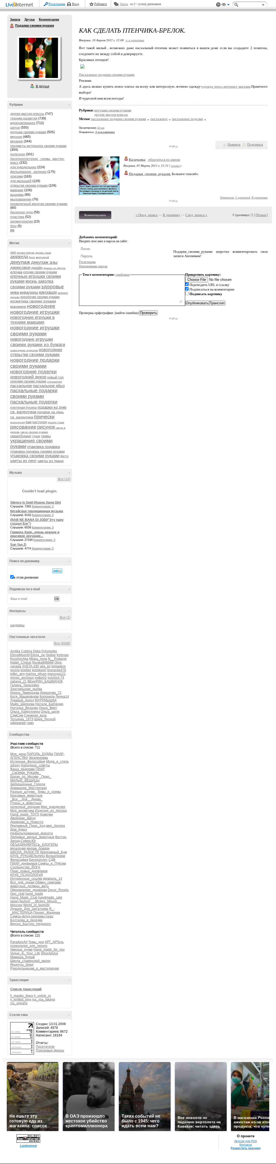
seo (13, 252)
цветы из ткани (50, 461)
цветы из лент (23, 460)
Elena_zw (37, 655)
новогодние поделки (33, 371)
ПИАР (40, 769)
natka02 (41, 678)
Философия (19, 860)
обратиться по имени (164, 160)
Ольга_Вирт (48, 708)
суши (36, 436)
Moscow (16, 905)
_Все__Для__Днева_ (26, 799)
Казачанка (137, 160)
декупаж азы (44, 262)
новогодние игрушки (35, 312)
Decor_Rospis (58, 890)
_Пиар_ (45, 777)
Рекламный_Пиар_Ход (27, 826)
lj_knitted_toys (20, 999)
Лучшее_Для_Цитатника (29, 909)
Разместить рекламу (246, 1148)
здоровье (52, 286)
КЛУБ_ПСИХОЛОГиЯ (26, 875)
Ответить (227, 197)
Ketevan (63, 655)
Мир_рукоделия (53, 807)
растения (39, 422)
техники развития (23, 118)
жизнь (31, 281)
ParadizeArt (18, 942)
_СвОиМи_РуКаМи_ (25, 773)
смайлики (122, 274)
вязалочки (18, 848)
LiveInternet (20, 5)
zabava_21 (18, 681)
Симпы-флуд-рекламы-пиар (31, 916)
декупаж (20, 262)
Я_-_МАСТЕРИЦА (32, 910)
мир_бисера (55, 826)
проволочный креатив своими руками (38, 204)
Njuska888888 (43, 662)
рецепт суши (56, 422)
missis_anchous (22, 678)
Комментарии (49, 19)
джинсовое (20, 267)
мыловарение (21, 199)
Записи (15, 19)
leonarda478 (56, 670)
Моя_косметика (22, 811)
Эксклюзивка (38, 758)
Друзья (29, 19)
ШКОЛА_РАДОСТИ (24, 852)
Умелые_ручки (21, 949)
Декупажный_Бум (53, 852)
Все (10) (64, 479)
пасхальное (21, 385)
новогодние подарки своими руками (35, 363)
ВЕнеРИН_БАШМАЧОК (45, 681)
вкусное (16, 137)
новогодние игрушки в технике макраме (32, 320)
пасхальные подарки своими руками (33, 393)
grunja (15, 670)
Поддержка (218, 4)
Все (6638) (62, 643)
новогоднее (41, 306)
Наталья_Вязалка (24, 708)
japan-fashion (20, 901)
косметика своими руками (33, 301)
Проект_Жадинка (46, 912)
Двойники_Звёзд (23, 818)
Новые (262, 215)
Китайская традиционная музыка (36, 511)
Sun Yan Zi (18, 545)
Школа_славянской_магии (30, 961)
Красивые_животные (26, 795)
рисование (23, 427)
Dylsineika (49, 651)
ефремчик (18, 723)
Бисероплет (38, 860)
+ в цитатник (135, 40)
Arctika (15, 651)
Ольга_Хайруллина (25, 712)
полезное (17, 154)
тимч (30, 723)
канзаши (48, 292)
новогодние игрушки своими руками (35, 330)
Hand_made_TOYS (24, 814)
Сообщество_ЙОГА (25, 867)
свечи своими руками (34, 432)
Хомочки (46, 814)
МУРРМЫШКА (46, 700)
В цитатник (259, 197)
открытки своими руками (29, 185)
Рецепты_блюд (21, 965)
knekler (25, 670)
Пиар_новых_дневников (28, 871)
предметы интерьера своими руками (38, 146)
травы (46, 436)
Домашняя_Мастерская (28, 788)
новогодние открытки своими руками (36, 352)
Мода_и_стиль (57, 761)
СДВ (52, 860)
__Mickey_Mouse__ (46, 901)
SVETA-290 (30, 666)
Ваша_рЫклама (22, 769)
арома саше (43, 252)
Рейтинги (100, 4)
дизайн (37, 268)
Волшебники (55, 856)
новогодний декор (28, 377)
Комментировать (95, 215)
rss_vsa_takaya (43, 999)
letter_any (17, 674)
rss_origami (18, 1003)
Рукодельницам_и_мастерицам (34, 968)
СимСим (16, 715)
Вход (75, 4)
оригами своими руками (28, 381)
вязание (16, 141)
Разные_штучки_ (23, 792)
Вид (226, 5)
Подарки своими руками (12, 26)
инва (14, 292)
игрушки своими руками (28, 132)
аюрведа (19, 256)
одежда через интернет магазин (226, 86)
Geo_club (17, 894)
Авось (124, 4)
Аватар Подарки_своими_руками (38, 57)
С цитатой (242, 197)
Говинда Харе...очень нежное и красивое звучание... (34, 534)
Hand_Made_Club (23, 897)
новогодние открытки (24, 350)
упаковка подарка (43, 446)
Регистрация (57, 4)
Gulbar (51, 655)
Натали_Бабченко (49, 704)
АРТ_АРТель (54, 942)
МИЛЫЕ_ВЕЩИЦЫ (25, 780)
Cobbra (26, 651)
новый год (55, 377)
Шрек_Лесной (45, 719)
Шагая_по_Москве (24, 777)
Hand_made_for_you (49, 949)
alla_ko (45, 666)
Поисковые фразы (50, 1050)
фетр (64, 456)
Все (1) (65, 617)
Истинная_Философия (27, 761)
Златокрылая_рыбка (26, 689)
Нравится (233, 144)
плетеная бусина (23, 407)
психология (17, 422)
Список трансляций (26, 989)
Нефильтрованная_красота (31, 833)
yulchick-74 (55, 678)
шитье (15, 127)
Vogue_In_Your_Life (25, 953)
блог (13, 226)
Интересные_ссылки (26, 878)
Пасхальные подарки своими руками (106, 75)
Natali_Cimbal (20, 662)
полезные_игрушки (25, 807)
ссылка (175, 165)
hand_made (34, 894)
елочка (16, 272)
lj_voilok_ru (42, 996)
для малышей (21, 181)
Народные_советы (35, 765)
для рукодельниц (23, 167)
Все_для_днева (22, 882)
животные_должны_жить (29, 886)
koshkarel (39, 670)
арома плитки (25, 252)
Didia (37, 651)
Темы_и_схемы (49, 792)
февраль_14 (52, 878)
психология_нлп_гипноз (28, 946)
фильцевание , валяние (28, 172)
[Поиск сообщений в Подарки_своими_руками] (57, 570)
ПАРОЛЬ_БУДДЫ (40, 754)
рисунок (46, 427)
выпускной (42, 257)
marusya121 (56, 674)
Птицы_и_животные (26, 803)
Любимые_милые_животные (32, 837)
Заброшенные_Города (27, 784)
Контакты (245, 1144)
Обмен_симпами (48, 882)
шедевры (17, 625)
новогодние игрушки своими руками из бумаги (37, 342)
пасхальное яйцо (49, 385)
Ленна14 (62, 696)
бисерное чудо (21, 212)
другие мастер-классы (27, 114)
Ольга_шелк (50, 712)
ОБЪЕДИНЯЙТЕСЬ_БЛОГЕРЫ (34, 844)
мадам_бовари (38, 848)
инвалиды (29, 292)
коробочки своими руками (40, 297)
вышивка (17, 195)
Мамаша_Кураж (22, 957)
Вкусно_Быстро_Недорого (30, 924)
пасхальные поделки (33, 402)
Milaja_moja (38, 659)
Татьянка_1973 (21, 719)
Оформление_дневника (28, 890)
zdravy (15, 765)
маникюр (18, 306)
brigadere (58, 666)
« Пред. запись (147, 215)
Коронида (47, 696)
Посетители (45, 1047)
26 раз (100, 127)
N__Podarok (57, 659)
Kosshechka (19, 659)
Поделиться (255, 144)
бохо (32, 257)
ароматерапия (21, 221)
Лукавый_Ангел (22, 700)
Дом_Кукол (18, 829)
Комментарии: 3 (44, 539)
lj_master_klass (21, 996)
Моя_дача (18, 754)
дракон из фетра (54, 268)
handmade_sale (50, 897)
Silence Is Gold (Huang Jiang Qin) (35, 502)
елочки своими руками (40, 272)
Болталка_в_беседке (26, 920)
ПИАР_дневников (23, 863)
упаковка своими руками (35, 455)
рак (29, 422)
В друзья (42, 86)
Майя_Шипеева (22, 704)
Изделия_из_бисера (51, 811)
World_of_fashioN (36, 905)
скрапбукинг (21, 436)
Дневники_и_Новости (26, 822)
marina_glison (36, 674)
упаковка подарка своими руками (37, 451)
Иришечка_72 (50, 693)
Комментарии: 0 (43, 506)
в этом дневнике (26, 577)
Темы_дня (36, 942)
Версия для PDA (245, 1141)
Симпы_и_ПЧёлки (52, 863)
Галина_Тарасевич (24, 685)
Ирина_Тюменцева (24, 693)
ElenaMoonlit (20, 655)
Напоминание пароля (93, 266)
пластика (17, 217)
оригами (16, 176)
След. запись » (196, 215)
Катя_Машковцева (24, 696)
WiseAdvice (49, 953)
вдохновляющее (22, 123)
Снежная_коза (35, 715)
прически (44, 416)
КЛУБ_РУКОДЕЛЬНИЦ (27, 856)
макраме (16, 190)
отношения (54, 381)
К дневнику (171, 215)
